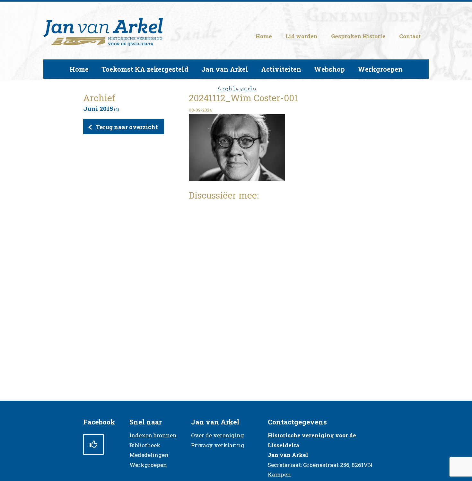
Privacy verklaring (217, 445)
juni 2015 (98, 108)
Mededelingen (149, 455)
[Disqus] (289, 287)
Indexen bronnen (153, 435)
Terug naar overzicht (127, 127)
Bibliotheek (145, 445)
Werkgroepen (148, 464)
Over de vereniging (217, 435)
